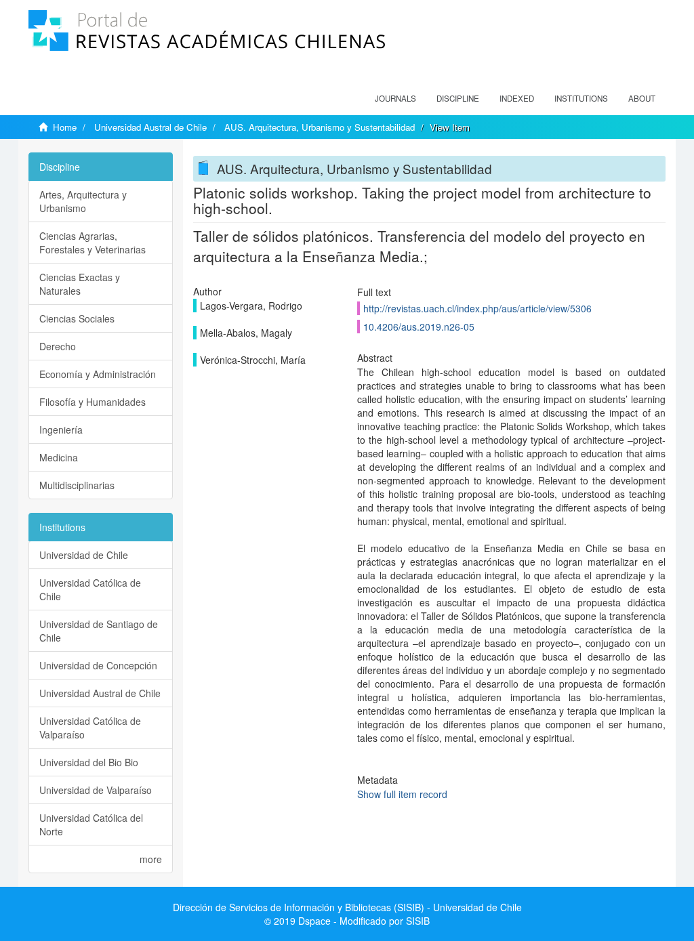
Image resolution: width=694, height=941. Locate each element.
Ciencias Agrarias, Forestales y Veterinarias (92, 242)
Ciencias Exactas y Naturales (79, 283)
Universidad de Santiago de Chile (98, 630)
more (151, 859)
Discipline (457, 98)
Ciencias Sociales (77, 318)
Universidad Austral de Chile (150, 127)
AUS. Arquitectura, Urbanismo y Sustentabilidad (319, 127)
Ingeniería (61, 429)
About (641, 98)
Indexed (516, 98)
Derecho (57, 346)
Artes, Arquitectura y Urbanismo (83, 201)
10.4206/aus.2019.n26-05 (418, 326)
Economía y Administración (97, 374)
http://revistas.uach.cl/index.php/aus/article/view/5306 (477, 308)
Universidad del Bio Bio (88, 762)
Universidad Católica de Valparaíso (90, 727)
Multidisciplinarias (77, 485)
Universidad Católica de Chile (90, 589)
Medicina (58, 457)
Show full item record (402, 794)
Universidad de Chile (83, 555)
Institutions (581, 98)
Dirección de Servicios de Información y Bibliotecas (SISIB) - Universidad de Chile (347, 907)
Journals (395, 98)
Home (65, 127)
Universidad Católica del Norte (91, 824)
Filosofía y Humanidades (92, 402)
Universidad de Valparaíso (95, 790)
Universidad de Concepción (98, 665)
